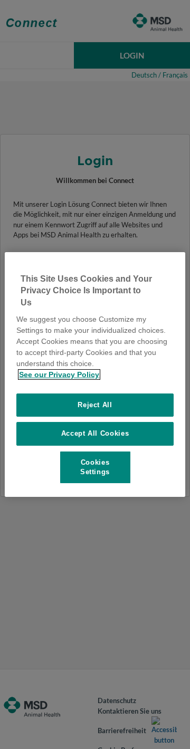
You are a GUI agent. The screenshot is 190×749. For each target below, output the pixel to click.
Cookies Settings (95, 467)
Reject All (95, 405)
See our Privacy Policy (59, 374)
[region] (95, 374)
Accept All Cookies (95, 433)
